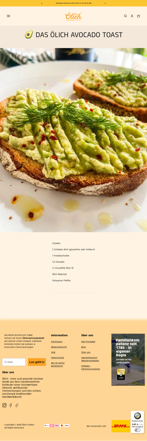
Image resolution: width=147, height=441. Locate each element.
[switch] (137, 430)
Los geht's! (37, 362)
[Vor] (105, 3)
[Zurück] (41, 3)
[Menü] (142, 412)
